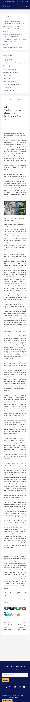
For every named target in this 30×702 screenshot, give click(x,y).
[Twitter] (11, 614)
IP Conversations (8, 69)
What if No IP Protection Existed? (13, 47)
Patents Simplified (8, 81)
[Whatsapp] (8, 614)
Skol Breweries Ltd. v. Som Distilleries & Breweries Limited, (15, 513)
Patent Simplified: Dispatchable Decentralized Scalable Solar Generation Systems (15, 29)
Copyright (6, 60)
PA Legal (7, 119)
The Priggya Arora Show (10, 84)
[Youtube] (28, 1)
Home (5, 99)
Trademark (6, 87)
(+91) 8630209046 (9, 1)
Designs (5, 66)
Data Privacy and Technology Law (13, 63)
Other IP (5, 75)
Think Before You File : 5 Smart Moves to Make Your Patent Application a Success (14, 42)
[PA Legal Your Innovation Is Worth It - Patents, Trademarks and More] (5, 5)
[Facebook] (20, 1)
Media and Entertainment (10, 72)
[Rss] (6, 687)
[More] (18, 614)
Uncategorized (7, 90)
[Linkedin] (23, 1)
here (6, 602)
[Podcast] (18, 1)
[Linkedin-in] (15, 687)
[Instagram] (25, 1)
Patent (5, 78)
